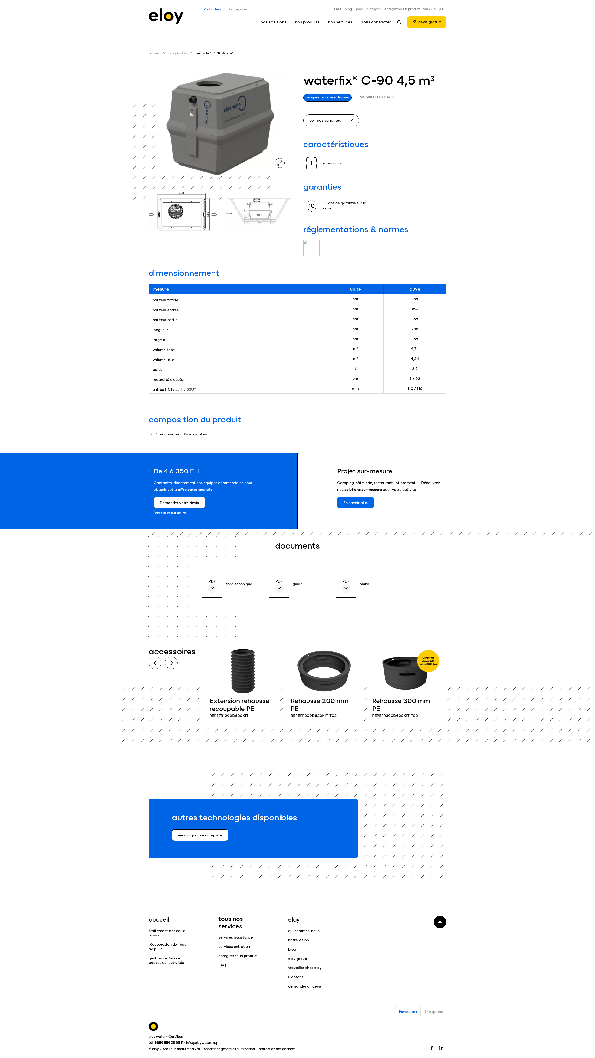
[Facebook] (432, 1047)
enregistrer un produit (402, 9)
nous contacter (376, 22)
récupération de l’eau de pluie (167, 946)
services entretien (234, 946)
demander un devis (305, 986)
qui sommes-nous (304, 931)
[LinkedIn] (441, 1047)
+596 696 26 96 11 (168, 1043)
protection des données (277, 1049)
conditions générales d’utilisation (229, 1049)
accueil (154, 53)
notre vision (298, 940)
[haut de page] (440, 922)
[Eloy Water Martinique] (166, 16)
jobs (359, 9)
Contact (295, 977)
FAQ (337, 9)
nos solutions (274, 22)
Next (171, 663)
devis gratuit (429, 22)
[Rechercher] (399, 22)
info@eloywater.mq (201, 1043)
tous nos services (230, 922)
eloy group (297, 958)
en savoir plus (243, 686)
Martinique (434, 9)
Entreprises (238, 9)
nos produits (307, 22)
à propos (373, 9)
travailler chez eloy (305, 967)
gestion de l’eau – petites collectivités (166, 960)
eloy (294, 919)
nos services (340, 22)
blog (348, 9)
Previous (155, 663)
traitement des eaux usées (167, 933)
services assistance (235, 937)
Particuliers (213, 9)
